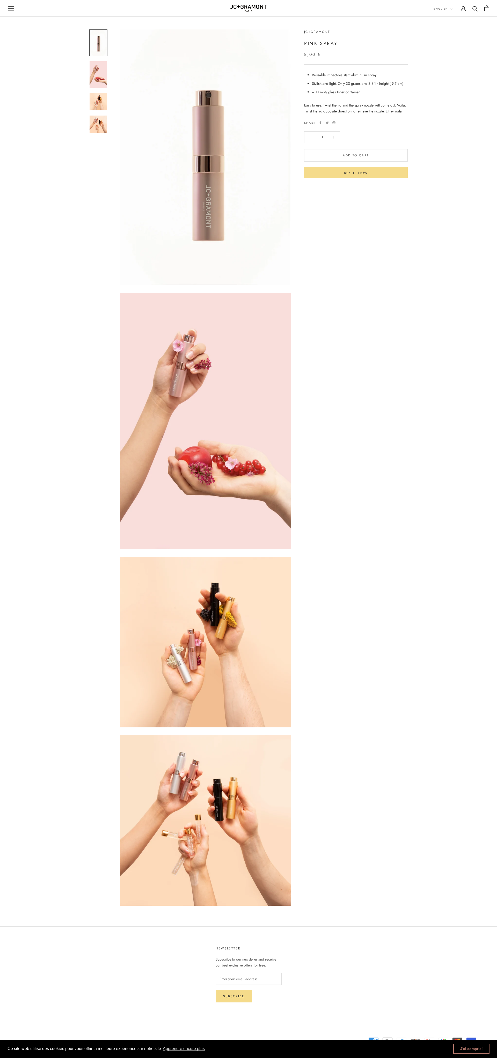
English (441, 9)
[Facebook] (320, 122)
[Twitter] (327, 122)
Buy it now (356, 173)
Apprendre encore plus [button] (184, 1048)
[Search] (475, 8)
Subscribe (234, 996)
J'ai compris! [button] (471, 1049)
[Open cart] (486, 8)
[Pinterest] (333, 122)
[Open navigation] (11, 8)
